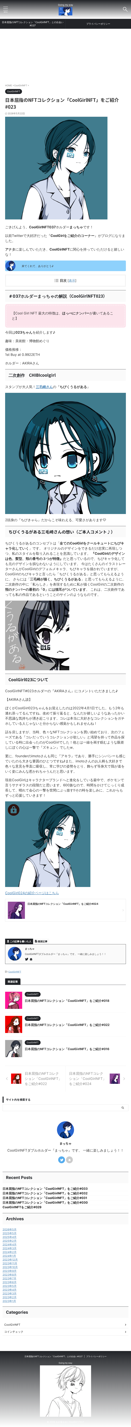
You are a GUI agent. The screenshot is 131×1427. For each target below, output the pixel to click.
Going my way (65, 1363)
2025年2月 (10, 1240)
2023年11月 (10, 1263)
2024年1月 (9, 1256)
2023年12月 (10, 1259)
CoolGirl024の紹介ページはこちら (32, 893)
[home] (31, 959)
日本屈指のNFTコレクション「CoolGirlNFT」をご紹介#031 (45, 1198)
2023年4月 (10, 1289)
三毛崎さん (44, 387)
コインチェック (13, 1331)
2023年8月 (10, 1274)
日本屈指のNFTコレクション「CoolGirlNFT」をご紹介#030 (45, 1202)
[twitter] (27, 959)
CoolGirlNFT (14, 971)
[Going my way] (65, 13)
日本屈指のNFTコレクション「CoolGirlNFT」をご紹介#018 (67, 1001)
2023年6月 (10, 1282)
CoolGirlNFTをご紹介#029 (22, 1207)
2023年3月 (10, 1293)
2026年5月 (10, 1229)
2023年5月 (10, 1286)
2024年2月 (10, 1252)
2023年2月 (10, 1297)
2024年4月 (10, 1244)
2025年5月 (10, 1233)
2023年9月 (10, 1271)
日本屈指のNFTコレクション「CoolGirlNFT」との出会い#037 (32, 24)
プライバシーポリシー (98, 23)
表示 (72, 281)
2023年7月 (9, 1278)
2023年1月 (9, 1301)
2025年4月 (10, 1237)
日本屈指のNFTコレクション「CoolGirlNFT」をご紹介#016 (67, 1049)
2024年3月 (10, 1248)
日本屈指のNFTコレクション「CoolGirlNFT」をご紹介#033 (45, 1188)
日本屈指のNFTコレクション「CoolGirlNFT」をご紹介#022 (67, 1025)
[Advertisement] (65, 54)
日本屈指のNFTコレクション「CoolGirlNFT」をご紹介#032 (45, 1193)
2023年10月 (10, 1267)
